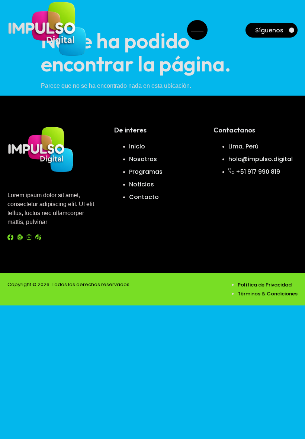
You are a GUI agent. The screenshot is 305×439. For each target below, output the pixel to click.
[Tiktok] (38, 237)
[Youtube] (29, 237)
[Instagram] (20, 237)
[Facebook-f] (10, 237)
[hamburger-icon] (197, 30)
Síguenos (269, 30)
